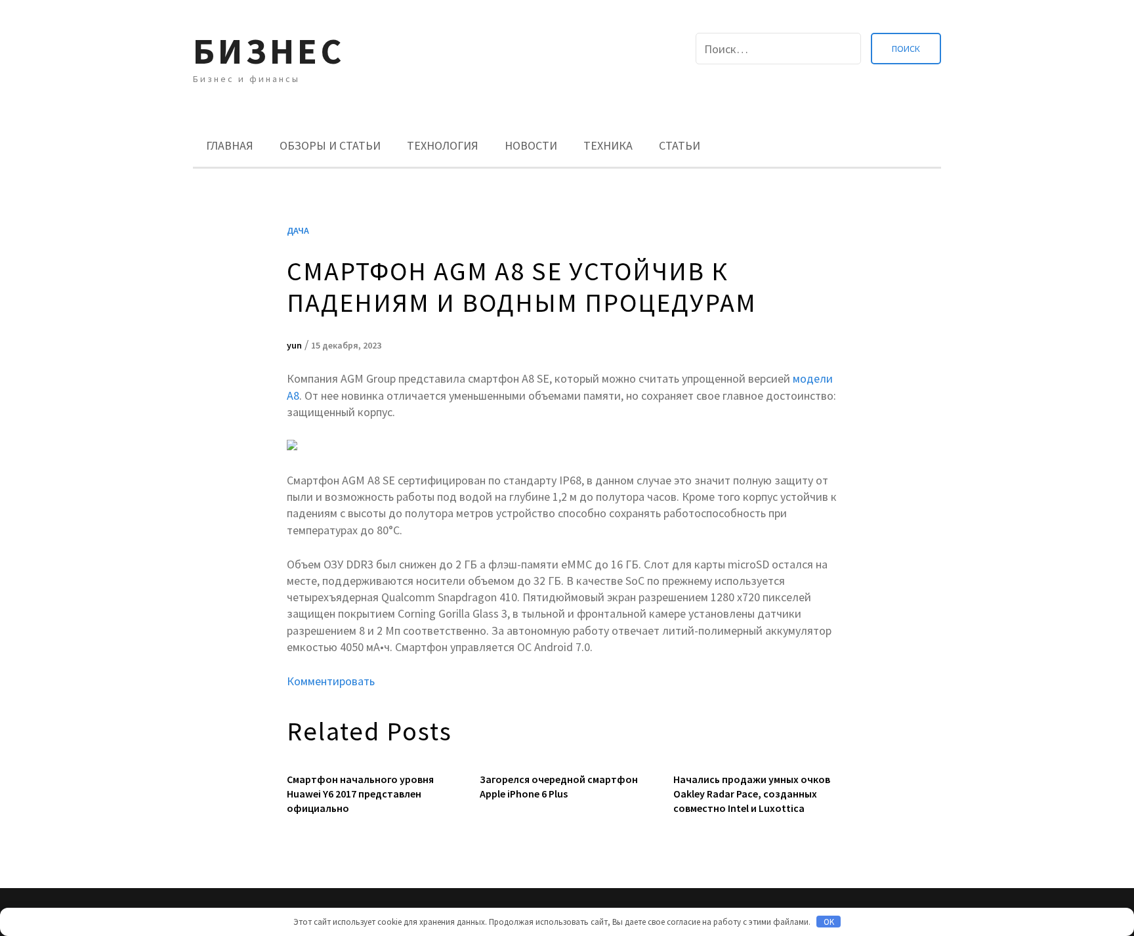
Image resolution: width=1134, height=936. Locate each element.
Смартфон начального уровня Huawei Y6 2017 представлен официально (360, 794)
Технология (442, 145)
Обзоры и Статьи (330, 145)
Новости (531, 145)
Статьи (679, 145)
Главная (229, 145)
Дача (298, 230)
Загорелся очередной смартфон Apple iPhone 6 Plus (559, 786)
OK (829, 921)
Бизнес (269, 51)
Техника (608, 145)
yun (294, 345)
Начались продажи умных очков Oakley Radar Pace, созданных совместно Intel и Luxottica (751, 794)
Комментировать (331, 681)
